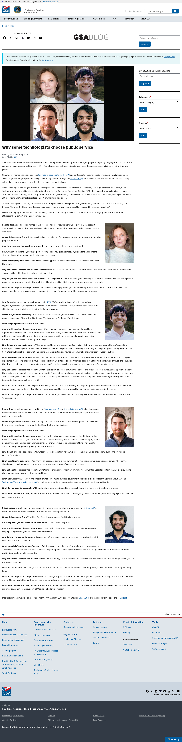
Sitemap (126, 632)
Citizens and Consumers (13, 640)
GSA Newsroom (47, 60)
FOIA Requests (99, 720)
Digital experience (42, 635)
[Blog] (173, 691)
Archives (143, 123)
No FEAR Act (98, 715)
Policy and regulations (77, 19)
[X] (10, 37)
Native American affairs (12, 655)
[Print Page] (3, 614)
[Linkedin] (16, 37)
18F (15, 157)
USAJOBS (83, 597)
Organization (70, 634)
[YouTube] (28, 37)
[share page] (6, 615)
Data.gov (127, 644)
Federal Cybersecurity (43, 645)
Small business (101, 19)
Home (4, 26)
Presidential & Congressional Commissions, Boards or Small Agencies (15, 664)
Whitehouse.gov (130, 649)
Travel (117, 19)
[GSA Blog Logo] (91, 37)
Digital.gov (88, 508)
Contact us (68, 622)
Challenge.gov (50, 409)
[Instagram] (34, 37)
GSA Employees (9, 650)
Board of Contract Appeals (151, 715)
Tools (155, 622)
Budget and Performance (104, 632)
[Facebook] (4, 37)
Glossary (175, 739)
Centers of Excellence (44, 629)
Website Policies (9, 720)
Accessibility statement (13, 715)
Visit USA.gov (61, 727)
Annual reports (100, 627)
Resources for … (10, 629)
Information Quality (43, 659)
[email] (178, 691)
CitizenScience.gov (72, 409)
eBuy (154, 627)
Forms (96, 643)
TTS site (121, 597)
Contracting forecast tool (164, 638)
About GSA (147, 19)
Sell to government (35, 19)
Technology (131, 19)
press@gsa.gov (169, 57)
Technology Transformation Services (19, 482)
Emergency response (43, 640)
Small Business (9, 673)
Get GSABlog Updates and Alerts (155, 70)
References (98, 622)
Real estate (55, 19)
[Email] (40, 37)
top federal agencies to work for (53, 174)
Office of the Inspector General (62, 720)
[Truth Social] (22, 37)
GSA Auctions (158, 649)
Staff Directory (70, 644)
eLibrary (156, 632)
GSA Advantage (159, 643)
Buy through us (13, 19)
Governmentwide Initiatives (42, 623)
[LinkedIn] (156, 691)
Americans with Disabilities (14, 634)
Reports (51, 715)
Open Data (39, 664)
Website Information (133, 622)
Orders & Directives (101, 637)
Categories (145, 97)
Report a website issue (73, 627)
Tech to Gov (75, 178)
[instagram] (169, 691)
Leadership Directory (72, 639)
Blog (12, 26)
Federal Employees (10, 645)
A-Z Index (127, 627)
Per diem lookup (136, 11)
